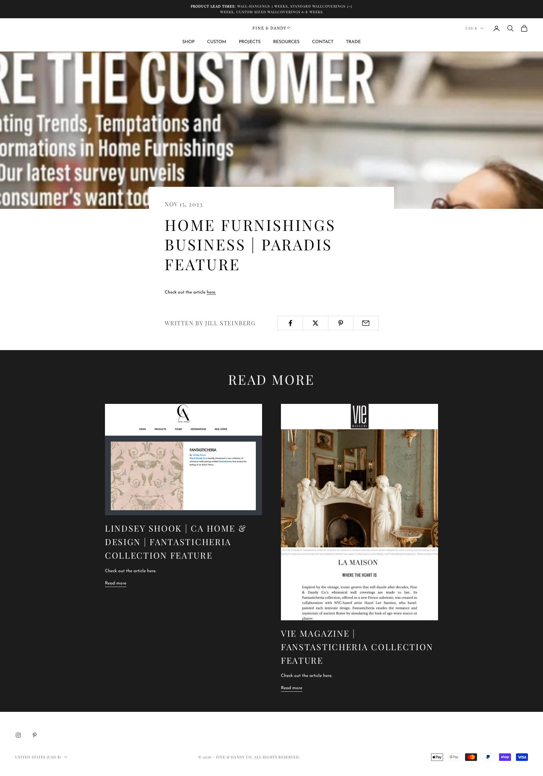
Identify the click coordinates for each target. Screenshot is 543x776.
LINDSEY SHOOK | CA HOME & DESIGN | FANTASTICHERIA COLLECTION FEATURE (176, 541)
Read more (115, 583)
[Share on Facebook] (290, 323)
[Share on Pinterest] (340, 323)
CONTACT (322, 42)
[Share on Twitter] (315, 323)
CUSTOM (216, 42)
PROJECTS (250, 42)
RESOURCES (286, 42)
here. (211, 292)
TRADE (353, 42)
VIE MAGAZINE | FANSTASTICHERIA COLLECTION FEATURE (357, 647)
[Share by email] (366, 323)
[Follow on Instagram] (18, 735)
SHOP (188, 42)
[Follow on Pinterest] (34, 735)
